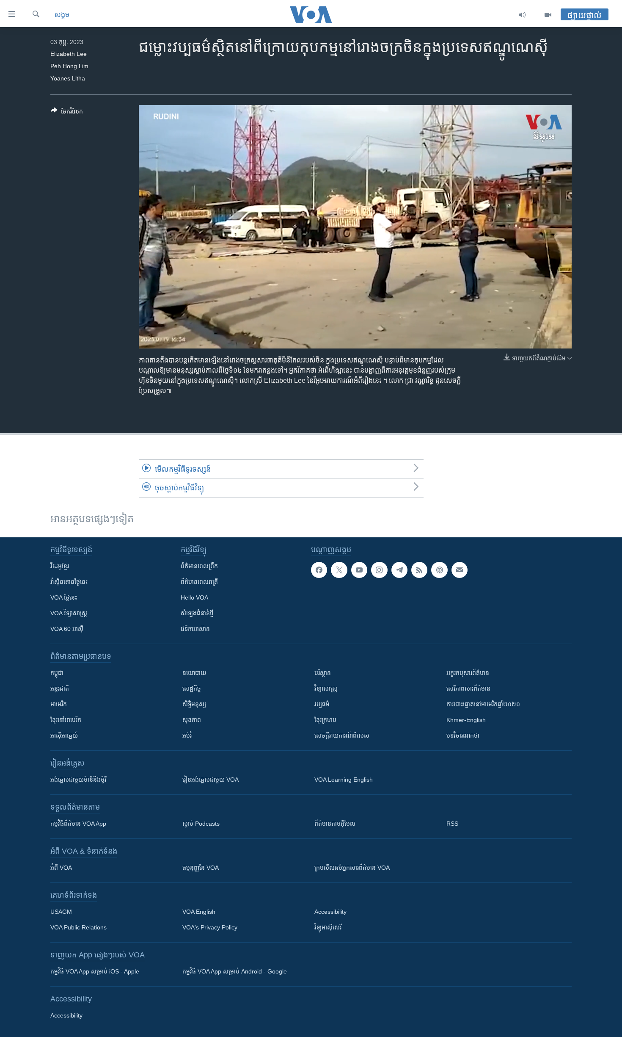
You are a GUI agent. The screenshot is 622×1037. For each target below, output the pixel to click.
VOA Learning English (343, 779)
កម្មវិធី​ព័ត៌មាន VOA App (78, 823)
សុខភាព (191, 719)
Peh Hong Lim (69, 66)
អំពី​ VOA (61, 867)
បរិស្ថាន (322, 672)
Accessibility (330, 911)
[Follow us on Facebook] (319, 570)
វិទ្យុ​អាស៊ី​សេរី (327, 927)
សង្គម (62, 14)
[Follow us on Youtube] (359, 570)
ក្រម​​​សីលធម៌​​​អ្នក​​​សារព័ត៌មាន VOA (352, 867)
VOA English (198, 911)
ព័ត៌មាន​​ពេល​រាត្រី (199, 581)
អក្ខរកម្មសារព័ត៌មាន (467, 672)
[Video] (548, 14)
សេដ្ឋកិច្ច (191, 688)
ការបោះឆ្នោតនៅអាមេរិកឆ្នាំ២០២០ (483, 704)
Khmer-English (466, 719)
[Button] (67, 113)
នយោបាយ (194, 672)
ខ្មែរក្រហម (325, 719)
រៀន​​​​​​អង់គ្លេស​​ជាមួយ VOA (210, 779)
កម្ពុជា (56, 672)
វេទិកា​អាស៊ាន (195, 628)
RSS (452, 823)
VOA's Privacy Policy (209, 927)
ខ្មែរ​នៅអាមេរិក (65, 719)
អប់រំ (187, 735)
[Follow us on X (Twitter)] (339, 570)
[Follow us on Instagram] (379, 570)
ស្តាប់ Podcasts (201, 823)
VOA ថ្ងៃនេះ (63, 597)
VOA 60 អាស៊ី (66, 628)
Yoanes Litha (67, 78)
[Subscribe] (459, 570)
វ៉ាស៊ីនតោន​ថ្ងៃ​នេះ (69, 581)
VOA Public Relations (78, 927)
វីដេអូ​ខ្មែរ (59, 566)
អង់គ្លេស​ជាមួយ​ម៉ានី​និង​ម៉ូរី (78, 779)
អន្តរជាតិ (59, 688)
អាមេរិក (58, 704)
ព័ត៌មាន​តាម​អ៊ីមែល (334, 823)
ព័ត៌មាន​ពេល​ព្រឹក (199, 566)
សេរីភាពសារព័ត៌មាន (468, 688)
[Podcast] (439, 570)
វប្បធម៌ (322, 704)
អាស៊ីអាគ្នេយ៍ (64, 735)
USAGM (61, 911)
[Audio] (522, 14)
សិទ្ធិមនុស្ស (194, 704)
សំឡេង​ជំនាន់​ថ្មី (197, 613)
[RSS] (419, 570)
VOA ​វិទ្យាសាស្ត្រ (68, 613)
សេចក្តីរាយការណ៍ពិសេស (341, 735)
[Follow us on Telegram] (399, 570)
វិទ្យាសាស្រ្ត (326, 688)
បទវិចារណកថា (462, 735)
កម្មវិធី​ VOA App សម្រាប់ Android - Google (234, 971)
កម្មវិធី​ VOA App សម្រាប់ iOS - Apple (94, 971)
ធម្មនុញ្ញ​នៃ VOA (200, 867)
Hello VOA (194, 597)
